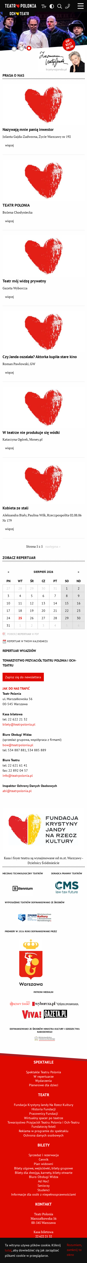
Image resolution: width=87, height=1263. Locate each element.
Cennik (43, 1159)
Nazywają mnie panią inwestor (28, 129)
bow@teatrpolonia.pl (18, 745)
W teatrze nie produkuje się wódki (31, 432)
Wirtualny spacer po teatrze (43, 1118)
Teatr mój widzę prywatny (24, 281)
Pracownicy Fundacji (43, 1113)
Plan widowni (43, 1164)
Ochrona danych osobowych (43, 1135)
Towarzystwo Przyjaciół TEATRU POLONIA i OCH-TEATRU (39, 662)
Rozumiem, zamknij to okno (74, 1250)
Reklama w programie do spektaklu (43, 1131)
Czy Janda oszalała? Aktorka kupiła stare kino (40, 356)
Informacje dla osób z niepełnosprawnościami (43, 1194)
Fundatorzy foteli (44, 1126)
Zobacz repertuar (19, 557)
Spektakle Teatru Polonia (43, 1072)
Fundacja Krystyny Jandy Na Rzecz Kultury (43, 1105)
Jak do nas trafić (16, 688)
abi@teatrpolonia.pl (17, 791)
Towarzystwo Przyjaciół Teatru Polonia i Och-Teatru (43, 1122)
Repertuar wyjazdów (19, 651)
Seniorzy (44, 1186)
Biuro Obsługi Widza (43, 1177)
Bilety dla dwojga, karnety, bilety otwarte (43, 1173)
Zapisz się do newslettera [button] (23, 677)
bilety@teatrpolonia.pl (19, 724)
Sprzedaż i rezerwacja (44, 1155)
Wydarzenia (43, 1081)
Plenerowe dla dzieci (43, 1085)
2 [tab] (21, 48)
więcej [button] (9, 145)
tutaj (8, 1250)
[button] (80, 6)
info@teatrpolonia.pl (18, 776)
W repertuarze (44, 1076)
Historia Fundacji (44, 1109)
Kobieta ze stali (16, 508)
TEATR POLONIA (16, 205)
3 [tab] (29, 48)
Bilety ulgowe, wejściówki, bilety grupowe (43, 1168)
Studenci (43, 1190)
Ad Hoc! (43, 1181)
